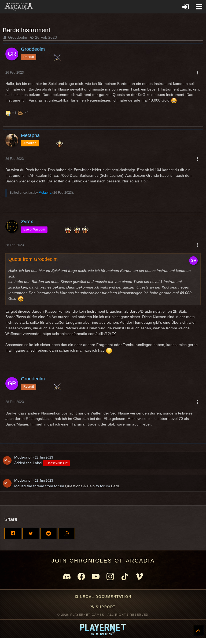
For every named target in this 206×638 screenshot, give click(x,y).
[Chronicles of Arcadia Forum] (19, 6)
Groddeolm (17, 37)
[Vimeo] (139, 576)
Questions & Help (80, 486)
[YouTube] (95, 576)
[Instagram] (110, 576)
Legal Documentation (103, 596)
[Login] (185, 6)
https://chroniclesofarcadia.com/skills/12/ (77, 333)
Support (103, 607)
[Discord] (66, 576)
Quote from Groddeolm (33, 259)
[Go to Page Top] (198, 630)
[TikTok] (124, 576)
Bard (115, 486)
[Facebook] (81, 576)
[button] (199, 6)
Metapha (45, 192)
